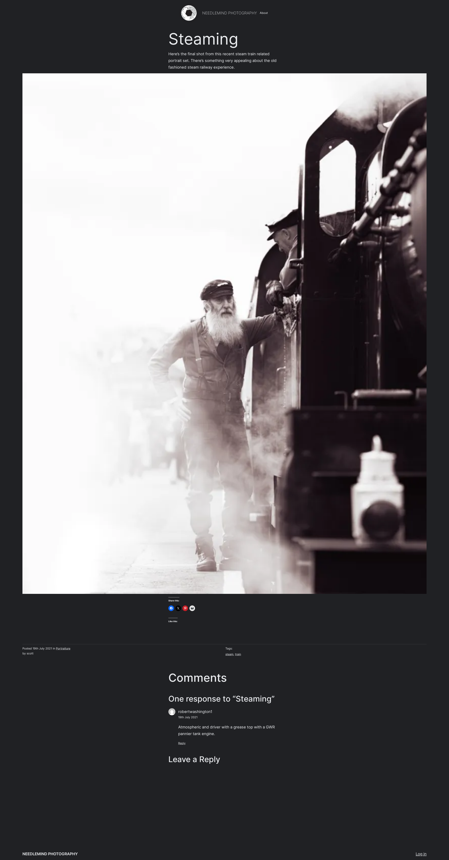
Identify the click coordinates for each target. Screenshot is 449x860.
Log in (421, 853)
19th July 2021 (187, 717)
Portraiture (63, 648)
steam (229, 654)
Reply (182, 743)
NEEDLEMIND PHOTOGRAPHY (229, 13)
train (238, 654)
